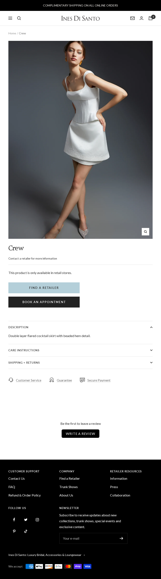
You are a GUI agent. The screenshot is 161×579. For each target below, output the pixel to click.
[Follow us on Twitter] (25, 519)
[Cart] (150, 18)
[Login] (141, 18)
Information (118, 478)
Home (12, 33)
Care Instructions (23, 350)
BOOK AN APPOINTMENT (44, 302)
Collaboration (120, 495)
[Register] (121, 538)
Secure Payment (98, 380)
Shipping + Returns (24, 362)
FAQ (11, 487)
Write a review (80, 434)
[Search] (19, 18)
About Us (66, 495)
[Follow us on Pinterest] (14, 531)
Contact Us (16, 478)
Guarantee (64, 380)
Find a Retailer (69, 478)
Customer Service (28, 380)
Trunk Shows (68, 487)
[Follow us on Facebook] (14, 519)
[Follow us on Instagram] (37, 519)
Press (114, 487)
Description (18, 327)
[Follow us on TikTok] (25, 531)
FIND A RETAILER (44, 288)
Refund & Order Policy (24, 495)
